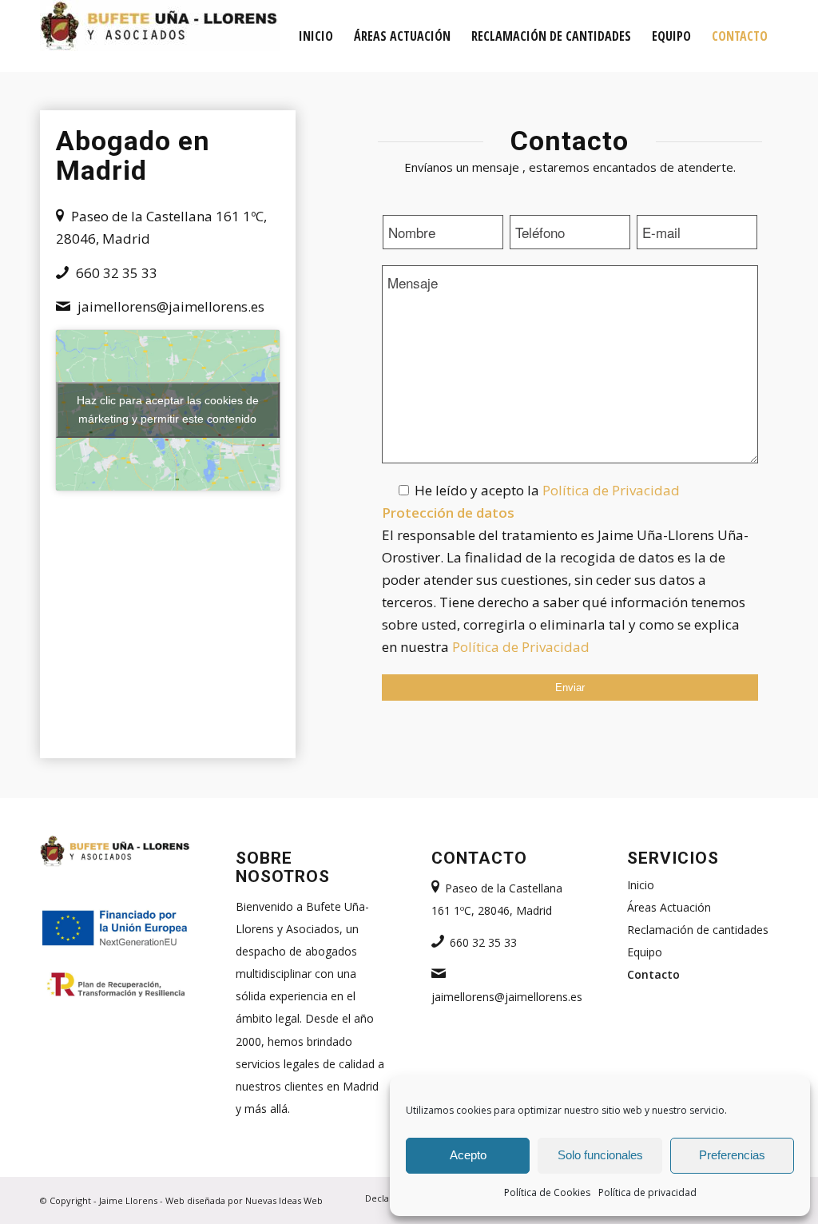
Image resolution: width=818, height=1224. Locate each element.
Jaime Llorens (128, 1200)
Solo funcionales (600, 1155)
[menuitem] (315, 36)
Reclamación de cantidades (697, 929)
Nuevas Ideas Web (284, 1200)
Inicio (640, 884)
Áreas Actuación (669, 907)
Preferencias (732, 1155)
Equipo (644, 952)
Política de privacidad (647, 1192)
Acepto (468, 1155)
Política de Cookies (547, 1192)
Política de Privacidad (611, 490)
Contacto (653, 974)
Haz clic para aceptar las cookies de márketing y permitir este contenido (168, 409)
